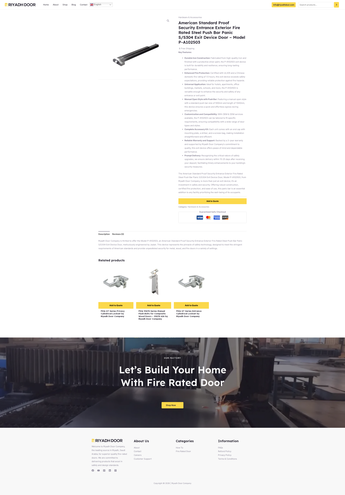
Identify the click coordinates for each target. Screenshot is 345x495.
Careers (138, 455)
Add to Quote (212, 201)
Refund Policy (224, 451)
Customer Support (143, 459)
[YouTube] (98, 470)
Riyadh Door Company (181, 483)
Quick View (116, 297)
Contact (83, 4)
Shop (65, 4)
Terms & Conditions (227, 459)
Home (46, 4)
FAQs (220, 447)
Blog (74, 4)
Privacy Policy (224, 455)
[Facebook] (93, 470)
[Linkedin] (110, 470)
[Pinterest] (104, 470)
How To (179, 447)
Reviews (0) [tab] (118, 234)
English (97, 4)
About (55, 4)
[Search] (336, 5)
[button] (168, 20)
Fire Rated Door (183, 451)
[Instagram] (115, 470)
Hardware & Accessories (190, 17)
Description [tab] (104, 234)
